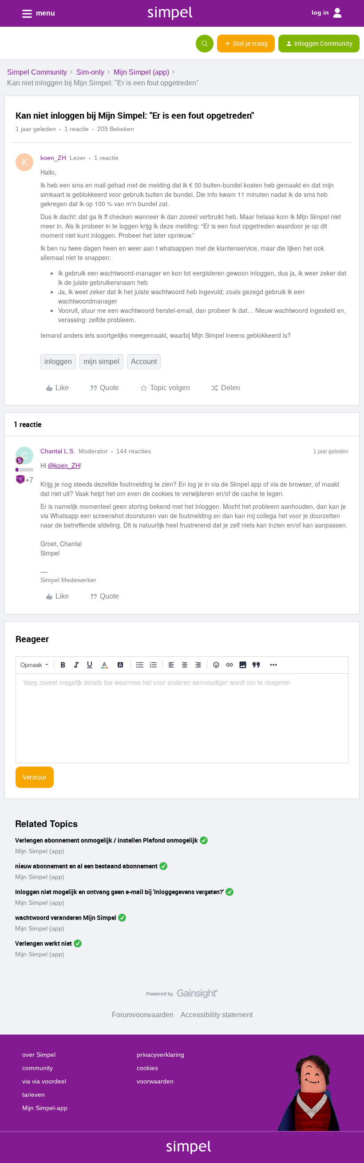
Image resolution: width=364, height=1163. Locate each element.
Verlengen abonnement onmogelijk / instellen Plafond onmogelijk (106, 840)
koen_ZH (53, 157)
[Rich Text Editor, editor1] (182, 718)
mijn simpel (101, 361)
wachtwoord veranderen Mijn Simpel (65, 917)
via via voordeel (44, 1081)
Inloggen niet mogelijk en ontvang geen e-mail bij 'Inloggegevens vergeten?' (119, 891)
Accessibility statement (217, 1015)
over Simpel (38, 1054)
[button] (9, 44)
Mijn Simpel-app (44, 1107)
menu (44, 13)
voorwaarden (155, 1081)
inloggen (58, 361)
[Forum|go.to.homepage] (51, 43)
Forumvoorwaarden (143, 1015)
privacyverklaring (160, 1054)
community (37, 1067)
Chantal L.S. (57, 451)
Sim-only (90, 72)
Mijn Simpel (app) (141, 72)
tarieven (33, 1094)
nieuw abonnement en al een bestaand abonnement (86, 866)
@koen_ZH (64, 465)
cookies (147, 1067)
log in (321, 12)
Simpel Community (37, 72)
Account (144, 361)
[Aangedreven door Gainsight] (182, 996)
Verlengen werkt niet (43, 943)
